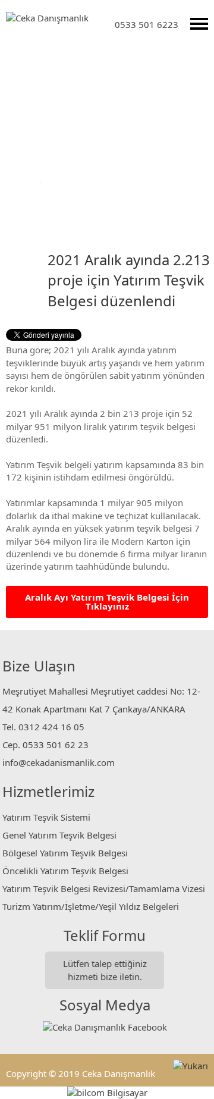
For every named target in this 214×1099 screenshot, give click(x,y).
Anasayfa (18, 181)
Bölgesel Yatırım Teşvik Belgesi (65, 853)
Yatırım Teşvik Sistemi (46, 817)
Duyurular (66, 181)
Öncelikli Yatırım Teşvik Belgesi (65, 871)
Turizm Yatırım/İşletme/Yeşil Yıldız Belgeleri (90, 906)
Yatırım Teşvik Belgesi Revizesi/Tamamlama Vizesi (103, 888)
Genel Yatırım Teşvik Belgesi (59, 835)
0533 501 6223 (146, 24)
